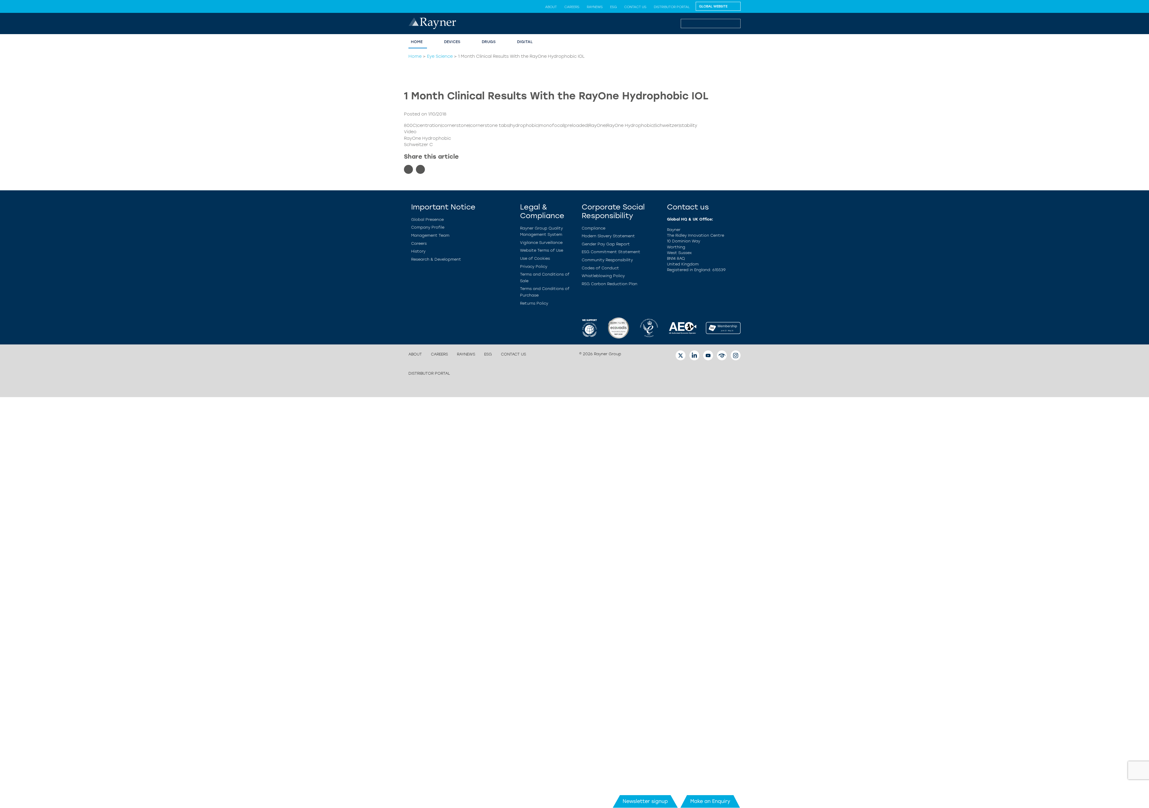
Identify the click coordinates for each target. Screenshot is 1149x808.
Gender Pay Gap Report (606, 244)
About (551, 7)
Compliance (593, 228)
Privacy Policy (533, 266)
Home (416, 42)
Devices (452, 42)
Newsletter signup (645, 801)
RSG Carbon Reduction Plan (609, 284)
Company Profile (427, 227)
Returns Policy (534, 303)
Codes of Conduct (600, 268)
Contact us (635, 7)
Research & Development (436, 259)
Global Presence (427, 219)
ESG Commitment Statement (611, 252)
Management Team (430, 235)
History (418, 251)
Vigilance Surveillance (541, 242)
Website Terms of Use (541, 250)
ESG (613, 7)
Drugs (489, 42)
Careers (571, 7)
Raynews (595, 7)
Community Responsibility (607, 260)
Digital (525, 42)
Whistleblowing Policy (603, 276)
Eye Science (440, 56)
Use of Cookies (535, 258)
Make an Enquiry (710, 801)
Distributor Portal (672, 7)
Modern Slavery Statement (608, 236)
